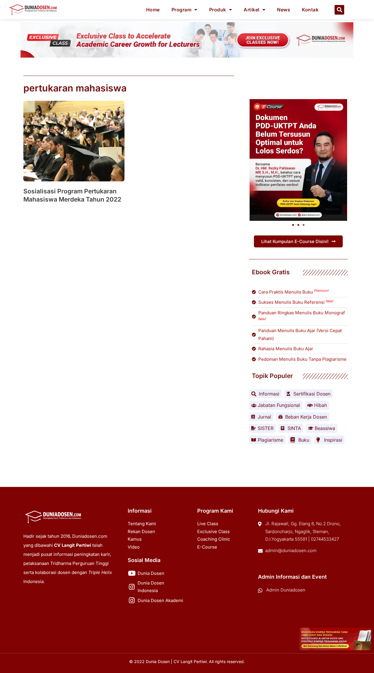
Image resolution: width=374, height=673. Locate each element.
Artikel (251, 10)
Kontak (310, 10)
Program (182, 10)
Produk (217, 10)
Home (153, 10)
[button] (339, 10)
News (283, 10)
